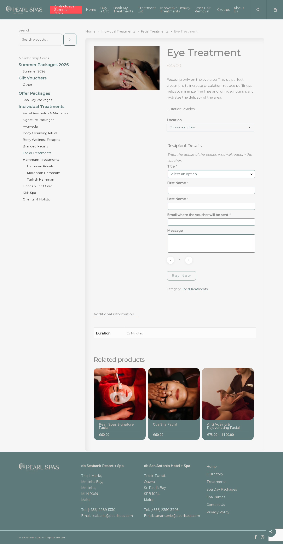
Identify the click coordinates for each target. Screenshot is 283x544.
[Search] (69, 40)
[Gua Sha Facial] (174, 394)
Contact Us (216, 505)
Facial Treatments (37, 153)
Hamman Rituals (40, 166)
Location (174, 120)
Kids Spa (29, 193)
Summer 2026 (34, 71)
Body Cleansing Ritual (40, 133)
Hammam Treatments (41, 160)
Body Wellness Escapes (41, 140)
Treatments (216, 482)
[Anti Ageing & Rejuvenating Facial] (228, 394)
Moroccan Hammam (43, 173)
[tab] (116, 314)
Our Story (215, 474)
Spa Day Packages (37, 100)
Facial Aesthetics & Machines (45, 113)
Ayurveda (30, 126)
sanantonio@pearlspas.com (177, 516)
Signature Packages (38, 120)
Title (172, 166)
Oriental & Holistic (37, 199)
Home (90, 31)
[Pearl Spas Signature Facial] (120, 394)
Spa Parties (216, 497)
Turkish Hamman (40, 179)
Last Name (177, 199)
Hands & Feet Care (37, 186)
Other (27, 85)
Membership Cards (34, 58)
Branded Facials (35, 146)
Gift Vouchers (33, 78)
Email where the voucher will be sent (198, 215)
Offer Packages (34, 93)
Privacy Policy (218, 512)
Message (175, 231)
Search (24, 30)
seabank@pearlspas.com (112, 516)
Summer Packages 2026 (44, 65)
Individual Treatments (41, 107)
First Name (177, 183)
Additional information (114, 314)
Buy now (181, 276)
